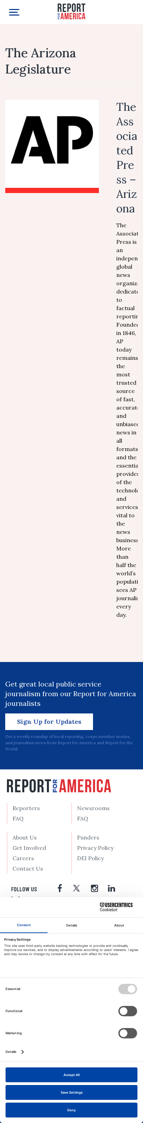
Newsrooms (93, 808)
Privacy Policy (95, 847)
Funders (88, 837)
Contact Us (27, 868)
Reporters (26, 808)
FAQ (18, 818)
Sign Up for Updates (49, 722)
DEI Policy (90, 858)
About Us (24, 837)
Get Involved (29, 847)
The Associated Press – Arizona (126, 157)
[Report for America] (71, 11)
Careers (23, 858)
